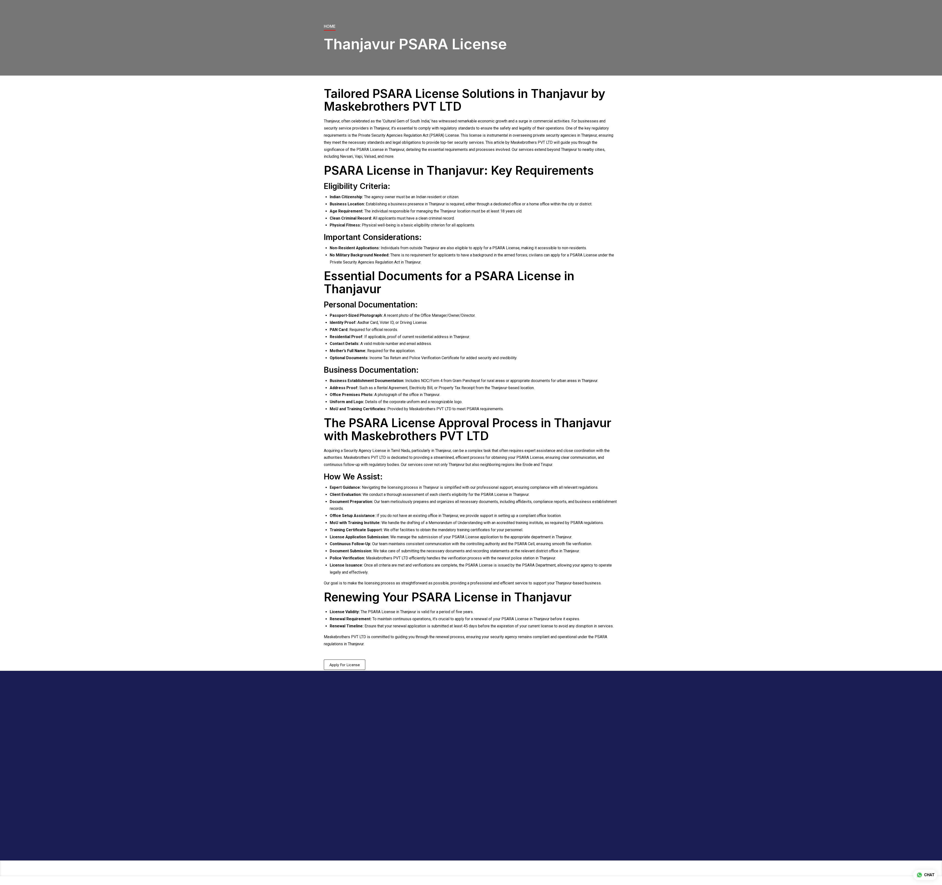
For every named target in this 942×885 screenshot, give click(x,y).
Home (330, 26)
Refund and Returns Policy (492, 756)
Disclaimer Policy (489, 718)
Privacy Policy (487, 746)
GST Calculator (437, 718)
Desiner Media (489, 841)
